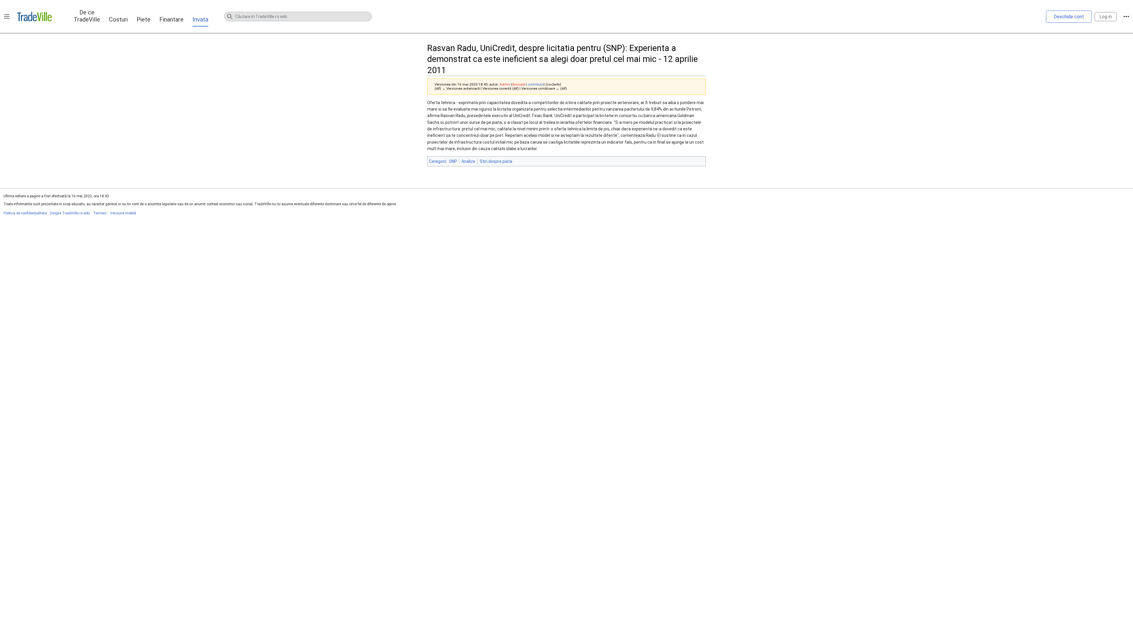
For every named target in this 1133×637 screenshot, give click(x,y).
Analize (468, 161)
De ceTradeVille (87, 16)
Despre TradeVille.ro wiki (70, 213)
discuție (518, 84)
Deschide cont (1069, 16)
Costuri (118, 19)
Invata (200, 19)
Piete (143, 19)
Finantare (171, 19)
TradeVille (34, 16)
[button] (7, 16)
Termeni (100, 213)
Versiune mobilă (123, 213)
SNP (453, 161)
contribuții (535, 84)
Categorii (437, 161)
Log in (1105, 16)
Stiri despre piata (496, 161)
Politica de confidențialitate (25, 213)
